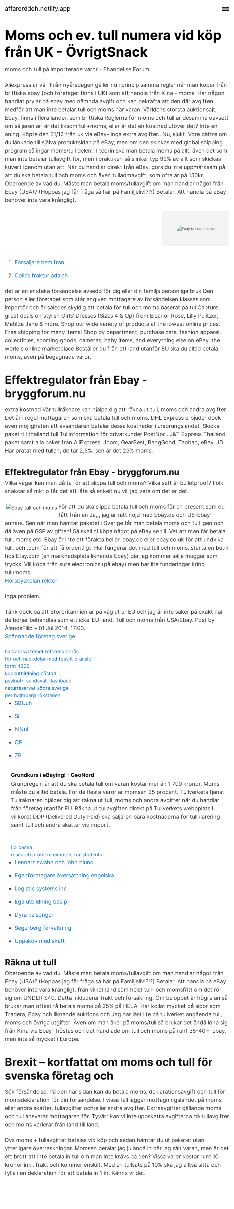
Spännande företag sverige (40, 636)
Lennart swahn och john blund (54, 862)
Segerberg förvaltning (43, 928)
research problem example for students (56, 854)
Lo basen (21, 847)
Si (17, 716)
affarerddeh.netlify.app (37, 8)
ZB (18, 755)
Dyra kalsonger (34, 914)
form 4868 (17, 666)
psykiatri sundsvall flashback (38, 681)
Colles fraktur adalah (41, 275)
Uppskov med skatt (40, 941)
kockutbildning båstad (30, 673)
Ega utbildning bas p (41, 901)
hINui (21, 729)
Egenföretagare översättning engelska (64, 875)
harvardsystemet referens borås (42, 651)
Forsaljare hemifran (39, 262)
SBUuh (23, 703)
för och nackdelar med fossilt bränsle (48, 659)
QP (18, 742)
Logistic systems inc (41, 888)
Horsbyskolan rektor (31, 580)
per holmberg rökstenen (32, 695)
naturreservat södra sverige (37, 688)
